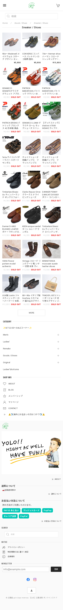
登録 (56, 569)
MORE (31, 313)
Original (6, 362)
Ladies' (6, 342)
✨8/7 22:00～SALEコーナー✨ (17, 328)
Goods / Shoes (10, 355)
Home (4, 23)
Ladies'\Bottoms (11, 369)
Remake (7, 348)
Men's (5, 335)
